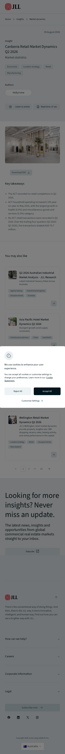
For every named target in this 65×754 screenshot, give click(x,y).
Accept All (47, 391)
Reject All (18, 391)
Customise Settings (32, 401)
